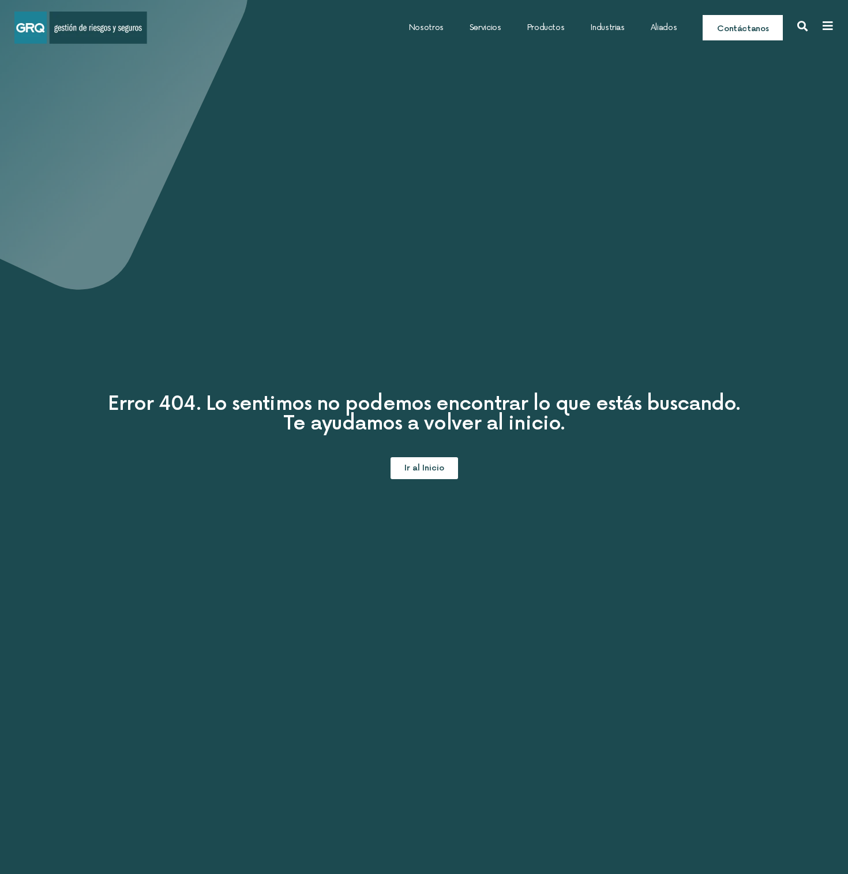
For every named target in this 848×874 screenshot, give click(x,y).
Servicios (485, 27)
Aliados (664, 27)
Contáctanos (742, 28)
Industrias (607, 27)
